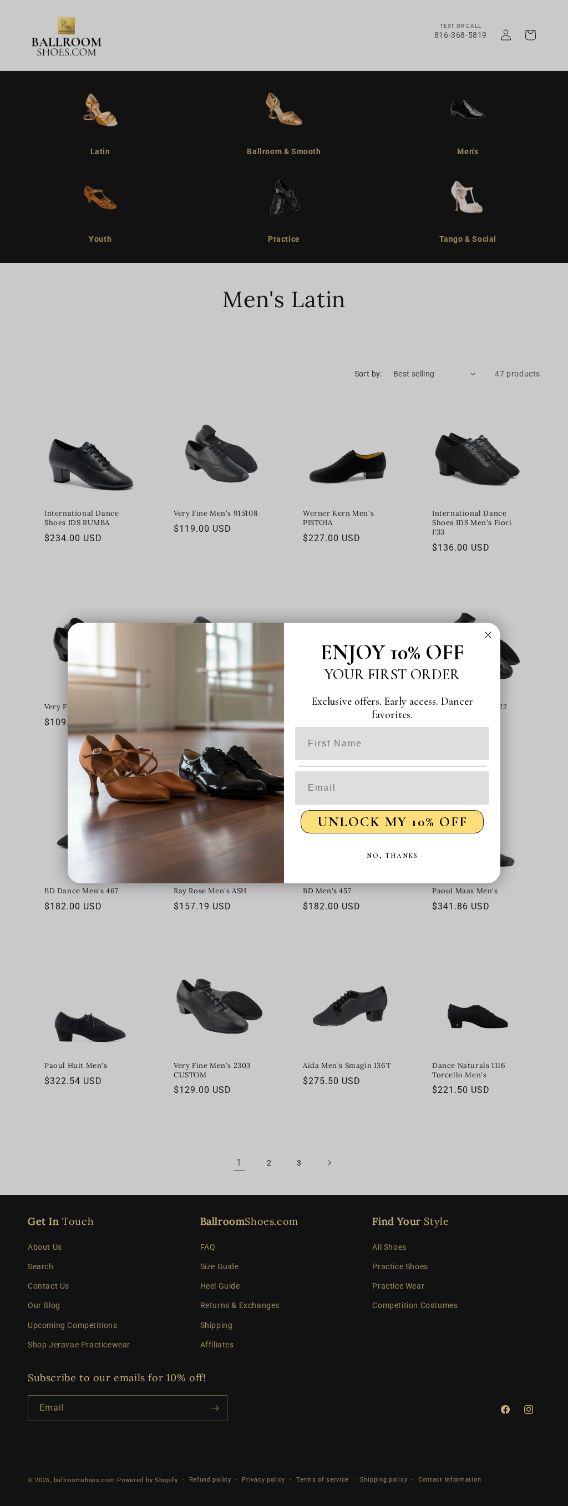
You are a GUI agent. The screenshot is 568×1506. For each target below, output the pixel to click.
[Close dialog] (488, 635)
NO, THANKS (392, 855)
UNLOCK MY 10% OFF (392, 821)
